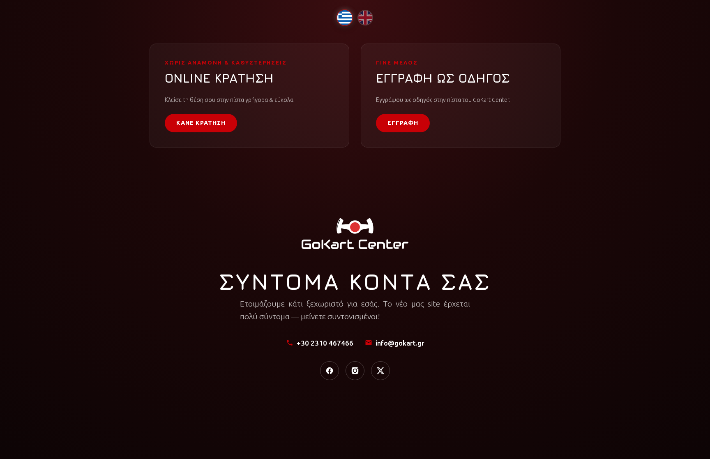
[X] (380, 370)
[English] (365, 17)
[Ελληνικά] (344, 17)
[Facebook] (329, 370)
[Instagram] (355, 370)
